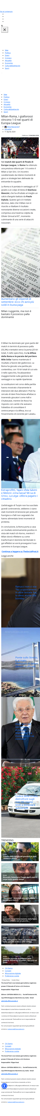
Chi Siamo (9, 968)
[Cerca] (2, 25)
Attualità (8, 60)
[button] (4, 1086)
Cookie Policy (15, 980)
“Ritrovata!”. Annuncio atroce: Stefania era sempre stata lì (19, 899)
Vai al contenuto (6, 11)
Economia (9, 63)
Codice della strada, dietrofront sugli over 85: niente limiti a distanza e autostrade (26, 801)
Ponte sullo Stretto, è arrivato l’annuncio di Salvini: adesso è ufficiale (26, 662)
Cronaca (8, 58)
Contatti (8, 971)
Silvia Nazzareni (13, 127)
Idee (6, 50)
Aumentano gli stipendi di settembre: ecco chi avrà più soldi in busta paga (17, 301)
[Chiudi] (4, 30)
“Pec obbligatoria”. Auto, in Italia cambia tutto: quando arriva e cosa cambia (19, 941)
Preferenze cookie (12, 976)
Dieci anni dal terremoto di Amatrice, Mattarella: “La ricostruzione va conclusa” (24, 731)
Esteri (7, 55)
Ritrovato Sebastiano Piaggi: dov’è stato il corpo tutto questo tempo (20, 878)
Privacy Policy (6, 980)
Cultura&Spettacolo (12, 66)
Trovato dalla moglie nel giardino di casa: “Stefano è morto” (20, 857)
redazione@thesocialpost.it (16, 1029)
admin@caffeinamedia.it (9, 1001)
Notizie (5, 854)
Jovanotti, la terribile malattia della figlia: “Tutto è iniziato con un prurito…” (20, 920)
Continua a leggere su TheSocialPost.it (20, 551)
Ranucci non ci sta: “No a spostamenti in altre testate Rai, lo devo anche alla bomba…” (26, 592)
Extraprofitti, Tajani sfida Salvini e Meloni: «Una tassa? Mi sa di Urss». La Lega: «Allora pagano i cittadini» (19, 494)
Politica (8, 53)
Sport (7, 68)
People (5, 917)
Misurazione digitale (13, 973)
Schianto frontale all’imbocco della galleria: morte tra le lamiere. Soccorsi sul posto (20, 961)
